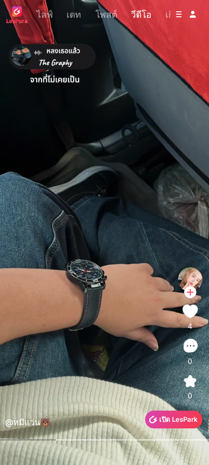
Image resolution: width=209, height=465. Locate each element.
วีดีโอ (141, 14)
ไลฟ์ (45, 14)
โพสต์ (106, 14)
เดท (73, 14)
